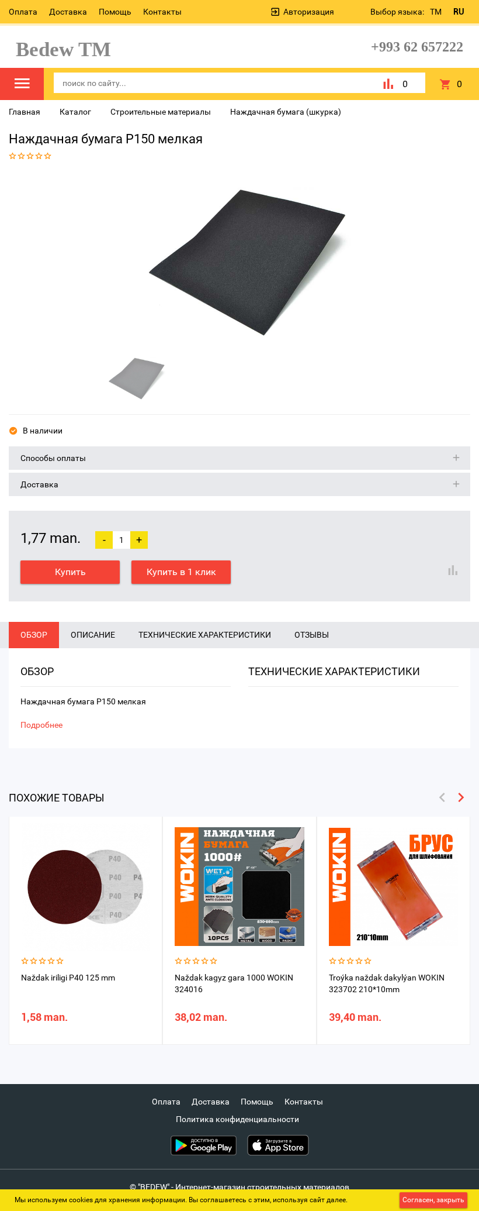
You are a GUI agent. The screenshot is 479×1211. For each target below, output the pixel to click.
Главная (24, 111)
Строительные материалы (160, 111)
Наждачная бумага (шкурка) (285, 111)
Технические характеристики (204, 634)
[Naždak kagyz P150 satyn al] (235, 259)
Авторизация (308, 11)
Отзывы (311, 634)
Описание (93, 634)
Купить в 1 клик (181, 571)
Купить (70, 571)
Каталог (75, 111)
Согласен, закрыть (433, 1200)
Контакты (162, 11)
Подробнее (41, 725)
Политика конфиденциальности (237, 1119)
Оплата (23, 11)
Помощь (115, 11)
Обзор (33, 634)
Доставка (68, 11)
